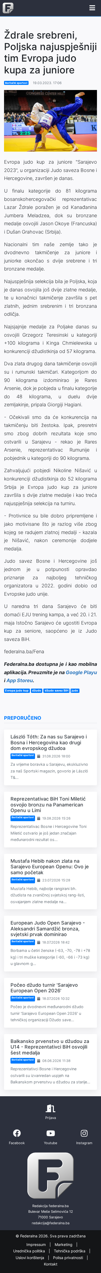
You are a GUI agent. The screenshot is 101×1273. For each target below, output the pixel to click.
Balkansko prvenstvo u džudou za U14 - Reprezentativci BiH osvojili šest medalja (50, 1047)
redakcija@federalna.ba (50, 1223)
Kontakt (50, 1264)
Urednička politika (29, 1251)
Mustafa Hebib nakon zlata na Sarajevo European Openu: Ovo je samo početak (50, 866)
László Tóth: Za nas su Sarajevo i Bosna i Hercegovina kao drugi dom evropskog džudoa (49, 742)
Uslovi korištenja (30, 1257)
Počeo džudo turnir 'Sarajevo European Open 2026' (44, 988)
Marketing (64, 1244)
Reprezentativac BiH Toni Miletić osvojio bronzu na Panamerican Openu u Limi (48, 804)
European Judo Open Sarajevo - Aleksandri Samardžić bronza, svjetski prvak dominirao (48, 928)
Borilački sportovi (16, 82)
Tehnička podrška (70, 1251)
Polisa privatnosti (68, 1257)
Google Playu (81, 672)
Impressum (36, 1244)
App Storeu (19, 680)
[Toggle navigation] (92, 8)
